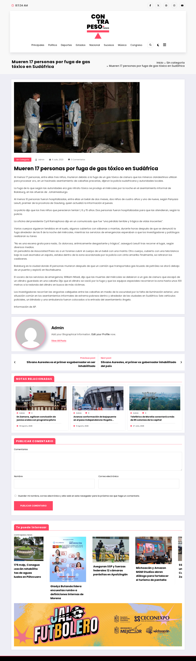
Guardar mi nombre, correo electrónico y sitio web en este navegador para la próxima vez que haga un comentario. (79, 495)
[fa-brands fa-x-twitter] (158, 5)
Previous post (87, 358)
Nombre (18, 476)
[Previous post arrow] (15, 362)
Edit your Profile (100, 334)
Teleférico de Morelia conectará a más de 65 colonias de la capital (152, 418)
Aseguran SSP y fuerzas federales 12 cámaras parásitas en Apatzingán (32, 570)
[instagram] (174, 5)
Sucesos (109, 45)
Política (52, 45)
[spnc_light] (158, 45)
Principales (37, 45)
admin (41, 159)
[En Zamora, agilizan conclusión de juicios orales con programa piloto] (41, 398)
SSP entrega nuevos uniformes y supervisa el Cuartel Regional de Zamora (117, 571)
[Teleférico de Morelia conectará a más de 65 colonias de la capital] (154, 398)
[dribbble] (166, 5)
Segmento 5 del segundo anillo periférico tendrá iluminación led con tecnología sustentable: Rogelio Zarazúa (160, 569)
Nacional (94, 45)
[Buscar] (150, 45)
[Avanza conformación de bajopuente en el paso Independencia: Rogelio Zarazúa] (97, 398)
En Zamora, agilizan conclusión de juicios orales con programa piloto (36, 418)
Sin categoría (22, 159)
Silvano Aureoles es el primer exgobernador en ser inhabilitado (61, 364)
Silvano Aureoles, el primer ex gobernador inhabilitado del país (138, 364)
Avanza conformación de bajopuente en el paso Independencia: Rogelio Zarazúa (94, 418)
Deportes (66, 45)
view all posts (58, 340)
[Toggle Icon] (164, 45)
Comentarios (21, 449)
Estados (80, 45)
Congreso (136, 45)
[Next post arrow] (181, 362)
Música (122, 45)
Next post (106, 358)
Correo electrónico (108, 476)
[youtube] (182, 5)
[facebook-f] (150, 5)
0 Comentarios (78, 159)
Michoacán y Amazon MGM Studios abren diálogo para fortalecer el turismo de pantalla (74, 574)
